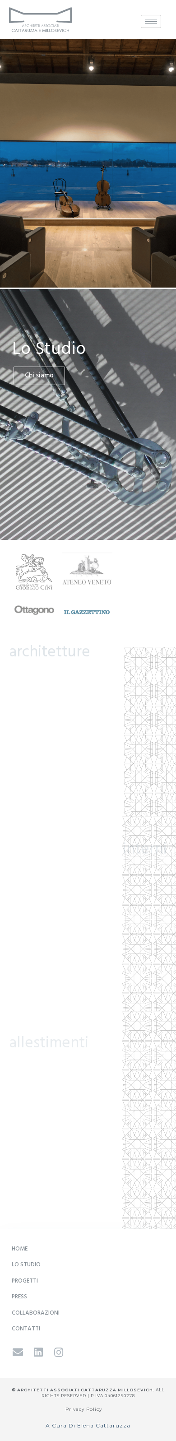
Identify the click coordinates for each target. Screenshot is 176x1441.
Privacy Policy (83, 1409)
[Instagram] (58, 1352)
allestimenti (48, 1043)
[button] (39, 376)
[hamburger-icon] (151, 21)
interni (145, 859)
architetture (49, 676)
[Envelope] (18, 1352)
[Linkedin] (38, 1352)
